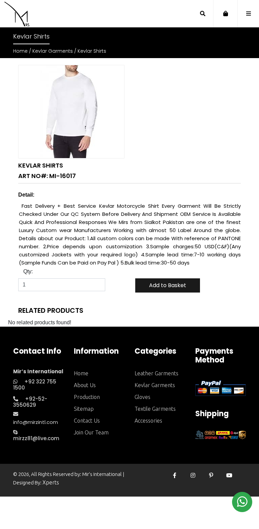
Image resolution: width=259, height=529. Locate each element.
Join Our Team (91, 432)
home (81, 373)
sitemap (84, 409)
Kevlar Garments (52, 51)
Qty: (28, 271)
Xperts (50, 482)
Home (20, 51)
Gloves (142, 397)
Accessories (148, 421)
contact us (87, 421)
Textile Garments (155, 409)
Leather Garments (156, 373)
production (87, 397)
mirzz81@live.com (36, 438)
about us (85, 385)
